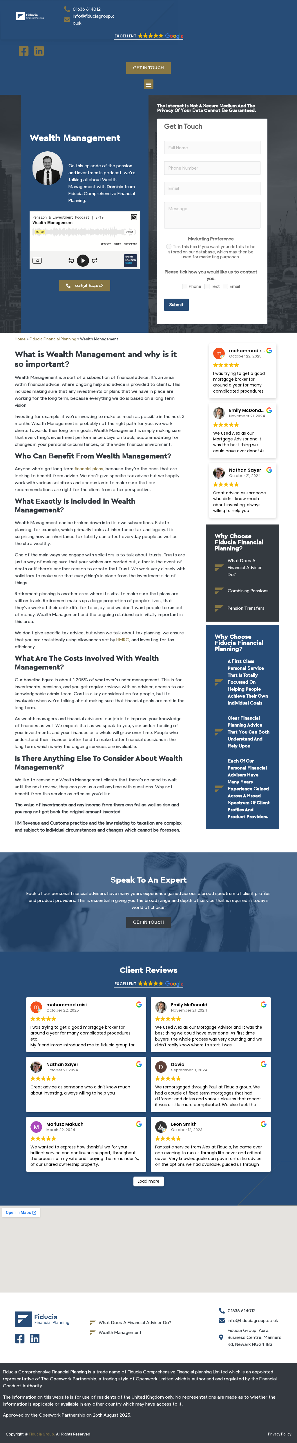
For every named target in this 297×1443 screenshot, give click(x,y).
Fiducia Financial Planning (53, 339)
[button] (149, 36)
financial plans (89, 468)
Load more (149, 1181)
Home (20, 339)
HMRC (122, 639)
